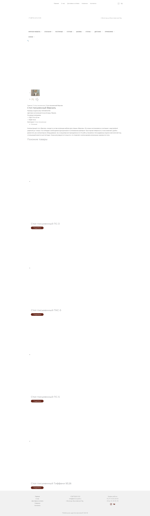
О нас (63, 3)
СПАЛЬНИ (47, 31)
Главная (56, 3)
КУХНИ (30, 37)
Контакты (93, 3)
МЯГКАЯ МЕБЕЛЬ (34, 31)
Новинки (85, 3)
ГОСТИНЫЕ (59, 31)
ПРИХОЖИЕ (109, 31)
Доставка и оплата (73, 3)
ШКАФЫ (79, 31)
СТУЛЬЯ (69, 31)
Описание (34, 124)
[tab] (77, 124)
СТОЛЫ (88, 31)
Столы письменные (39, 105)
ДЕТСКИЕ (98, 31)
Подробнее (37, 228)
